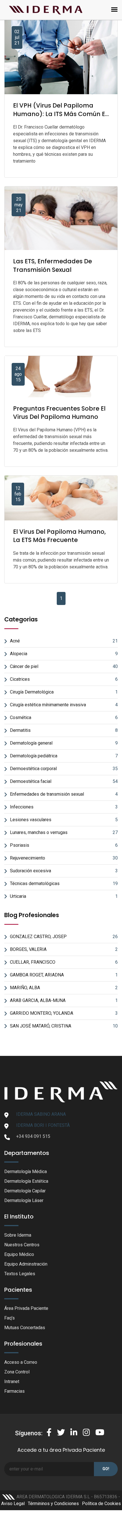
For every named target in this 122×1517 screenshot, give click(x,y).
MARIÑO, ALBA (64, 987)
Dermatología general (64, 743)
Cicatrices (64, 679)
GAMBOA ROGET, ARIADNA (64, 975)
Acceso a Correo (20, 1362)
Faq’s (9, 1318)
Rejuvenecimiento (64, 858)
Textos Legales (19, 1273)
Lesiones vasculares (64, 819)
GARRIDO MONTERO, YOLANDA (64, 1013)
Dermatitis (64, 730)
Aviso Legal (13, 1503)
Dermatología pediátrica (64, 755)
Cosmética (64, 717)
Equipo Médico (19, 1254)
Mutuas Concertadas (24, 1327)
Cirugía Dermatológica (64, 692)
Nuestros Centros (21, 1244)
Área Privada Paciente (26, 1308)
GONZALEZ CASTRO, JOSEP (64, 936)
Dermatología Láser (23, 1200)
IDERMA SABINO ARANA (41, 1114)
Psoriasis (64, 845)
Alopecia (64, 653)
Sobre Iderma (17, 1235)
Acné (64, 641)
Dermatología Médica (25, 1171)
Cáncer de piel (64, 666)
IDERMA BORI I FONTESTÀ (43, 1125)
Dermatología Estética (26, 1181)
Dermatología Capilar (25, 1191)
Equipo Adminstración (25, 1264)
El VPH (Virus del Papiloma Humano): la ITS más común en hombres (61, 113)
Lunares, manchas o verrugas (64, 832)
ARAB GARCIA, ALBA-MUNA (64, 1000)
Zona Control (17, 1372)
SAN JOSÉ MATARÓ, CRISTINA (64, 1026)
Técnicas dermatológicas (64, 883)
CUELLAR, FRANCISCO (64, 962)
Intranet (11, 1381)
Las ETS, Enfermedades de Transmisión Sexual (52, 265)
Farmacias (14, 1391)
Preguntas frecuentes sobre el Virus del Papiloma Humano (59, 412)
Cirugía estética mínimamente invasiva (64, 704)
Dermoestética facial (64, 781)
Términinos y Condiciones (53, 1503)
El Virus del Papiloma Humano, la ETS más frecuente (59, 536)
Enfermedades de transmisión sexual (64, 794)
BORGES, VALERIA (64, 949)
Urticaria (64, 896)
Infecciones (64, 807)
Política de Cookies (101, 1503)
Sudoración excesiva (64, 870)
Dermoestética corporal (64, 768)
